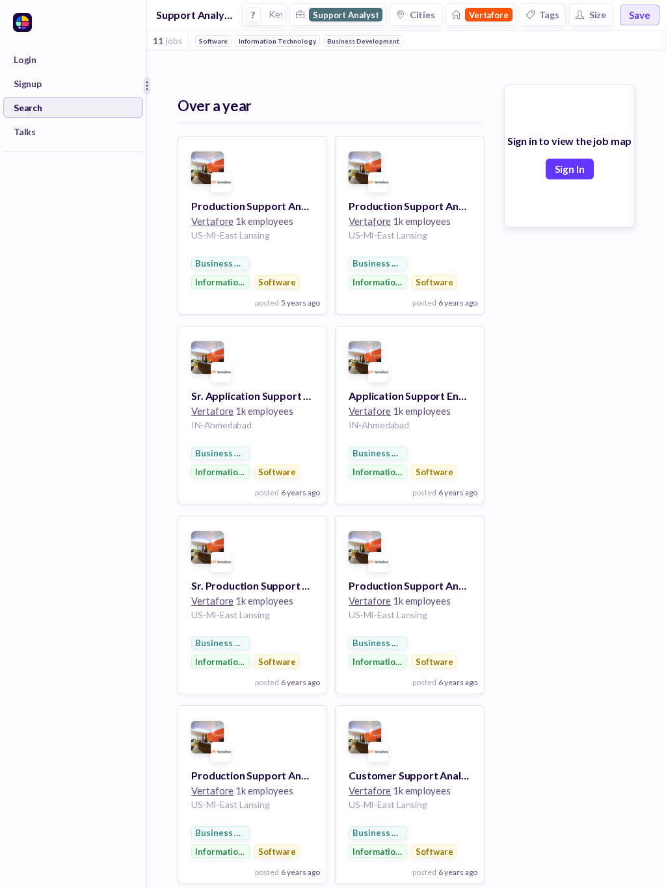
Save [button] (639, 15)
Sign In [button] (570, 169)
